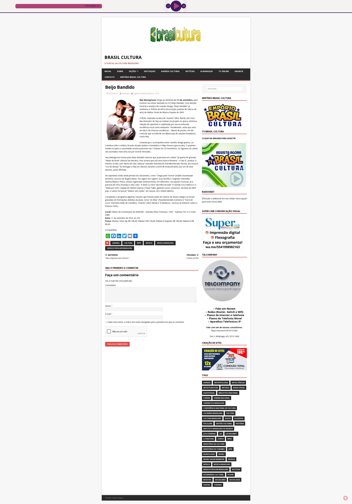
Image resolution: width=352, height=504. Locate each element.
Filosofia (238, 418)
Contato (110, 77)
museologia (209, 454)
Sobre (120, 71)
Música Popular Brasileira (119, 248)
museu (221, 454)
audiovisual (209, 393)
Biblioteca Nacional (228, 393)
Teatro (206, 485)
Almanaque (206, 71)
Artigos (225, 388)
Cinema (206, 398)
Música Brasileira (165, 243)
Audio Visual (239, 388)
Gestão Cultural (224, 423)
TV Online (223, 71)
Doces (228, 418)
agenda (115, 243)
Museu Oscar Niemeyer (213, 459)
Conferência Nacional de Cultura (219, 408)
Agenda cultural (170, 71)
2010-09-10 (113, 93)
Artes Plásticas (210, 388)
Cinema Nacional (222, 398)
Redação (125, 93)
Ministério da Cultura (213, 444)
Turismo (218, 485)
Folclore (207, 423)
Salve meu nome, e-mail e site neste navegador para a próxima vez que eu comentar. (146, 322)
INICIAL (108, 71)
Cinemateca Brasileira (213, 403)
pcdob (230, 474)
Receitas (207, 480)
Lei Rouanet (231, 434)
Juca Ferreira (209, 434)
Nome (108, 306)
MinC (229, 439)
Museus (231, 459)
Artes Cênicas (238, 382)
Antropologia (221, 382)
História (240, 423)
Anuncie (239, 71)
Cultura (128, 243)
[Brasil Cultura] (176, 50)
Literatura (208, 439)
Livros (221, 439)
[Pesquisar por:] (224, 88)
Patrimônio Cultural (213, 474)
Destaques (149, 71)
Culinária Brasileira (212, 413)
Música (151, 93)
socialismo (220, 480)
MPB (139, 243)
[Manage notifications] (345, 498)
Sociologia (234, 480)
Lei (220, 434)
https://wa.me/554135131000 (224, 330)
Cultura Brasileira (212, 418)
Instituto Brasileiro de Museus (218, 428)
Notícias (190, 71)
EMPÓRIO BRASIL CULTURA (133, 77)
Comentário (110, 285)
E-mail (108, 314)
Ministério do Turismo (214, 449)
